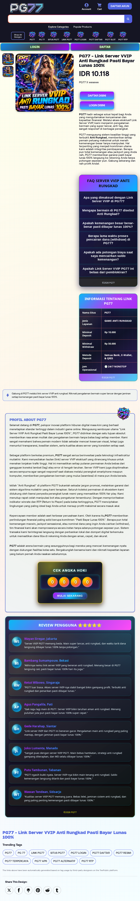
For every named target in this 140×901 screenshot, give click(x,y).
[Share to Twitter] (9, 890)
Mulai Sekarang (70, 595)
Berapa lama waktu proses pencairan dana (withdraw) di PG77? (108, 239)
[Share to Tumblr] (57, 890)
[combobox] (66, 19)
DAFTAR (105, 47)
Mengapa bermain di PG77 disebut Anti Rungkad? (108, 212)
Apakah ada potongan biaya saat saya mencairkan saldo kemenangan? (108, 256)
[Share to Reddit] (47, 890)
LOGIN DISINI (97, 105)
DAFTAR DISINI (97, 95)
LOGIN (35, 47)
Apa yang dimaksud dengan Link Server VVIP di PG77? (108, 199)
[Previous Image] (18, 83)
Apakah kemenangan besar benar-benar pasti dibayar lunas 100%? (108, 224)
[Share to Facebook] (19, 890)
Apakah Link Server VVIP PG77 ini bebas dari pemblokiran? (108, 270)
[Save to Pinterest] (38, 890)
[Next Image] (71, 83)
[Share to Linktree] (28, 890)
